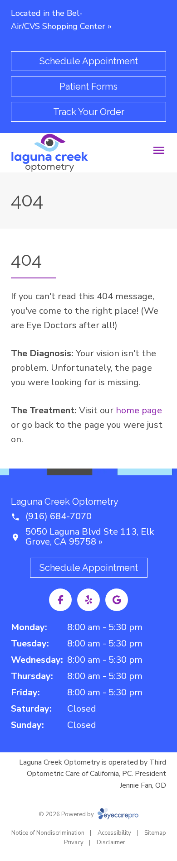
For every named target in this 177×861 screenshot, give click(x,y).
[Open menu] (159, 150)
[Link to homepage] (49, 152)
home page (139, 410)
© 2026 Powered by (67, 814)
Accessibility (114, 833)
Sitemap (155, 833)
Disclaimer (111, 842)
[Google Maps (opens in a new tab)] (116, 599)
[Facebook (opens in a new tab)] (60, 599)
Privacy (74, 842)
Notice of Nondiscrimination (47, 833)
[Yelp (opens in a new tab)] (88, 599)
